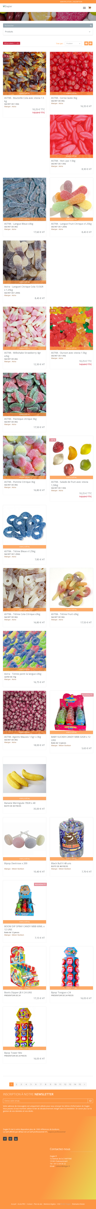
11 (60, 1084)
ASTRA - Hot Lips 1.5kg (63, 160)
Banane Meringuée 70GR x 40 (19, 802)
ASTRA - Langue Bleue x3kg (18, 223)
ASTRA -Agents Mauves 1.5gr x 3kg (22, 736)
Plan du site (38, 1204)
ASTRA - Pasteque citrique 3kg (20, 418)
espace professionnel (57, 1132)
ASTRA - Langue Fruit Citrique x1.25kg (71, 223)
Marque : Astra (10, 106)
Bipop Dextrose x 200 (15, 863)
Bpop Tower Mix (13, 1052)
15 (80, 1084)
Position (69, 43)
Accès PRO (22, 1204)
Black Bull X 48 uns (61, 863)
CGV (59, 1204)
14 (75, 1084)
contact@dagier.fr (63, 1166)
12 (65, 1084)
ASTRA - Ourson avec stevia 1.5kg (69, 352)
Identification (66, 2)
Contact (30, 1204)
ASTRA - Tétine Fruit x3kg (64, 614)
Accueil (13, 1204)
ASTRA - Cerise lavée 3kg (64, 97)
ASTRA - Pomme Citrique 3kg (19, 481)
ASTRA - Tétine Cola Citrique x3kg (22, 614)
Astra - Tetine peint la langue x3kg (22, 673)
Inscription (77, 2)
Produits (9, 31)
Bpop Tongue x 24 (61, 992)
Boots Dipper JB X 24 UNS (18, 992)
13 (70, 1084)
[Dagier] (7, 6)
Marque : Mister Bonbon (61, 745)
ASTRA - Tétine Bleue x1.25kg (19, 551)
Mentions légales (50, 1204)
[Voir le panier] (89, 8)
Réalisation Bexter (78, 1204)
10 (55, 1084)
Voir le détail (24, 93)
